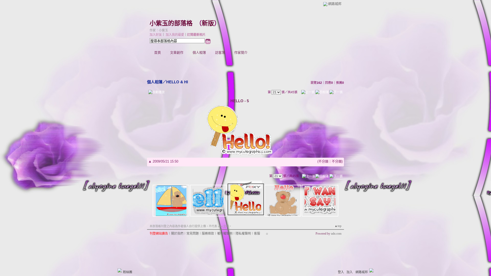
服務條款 (208, 233)
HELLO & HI (177, 82)
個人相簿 (199, 52)
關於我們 (177, 233)
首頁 (157, 52)
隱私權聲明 (243, 233)
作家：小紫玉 (159, 30)
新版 (208, 23)
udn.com (336, 233)
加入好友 (156, 35)
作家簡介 (241, 52)
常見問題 (192, 233)
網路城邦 (334, 4)
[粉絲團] (120, 270)
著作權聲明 (224, 233)
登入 (341, 272)
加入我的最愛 (175, 35)
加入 (350, 272)
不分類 (323, 161)
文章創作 (176, 52)
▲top (337, 226)
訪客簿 (220, 52)
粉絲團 (127, 272)
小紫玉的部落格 (171, 23)
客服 (257, 233)
